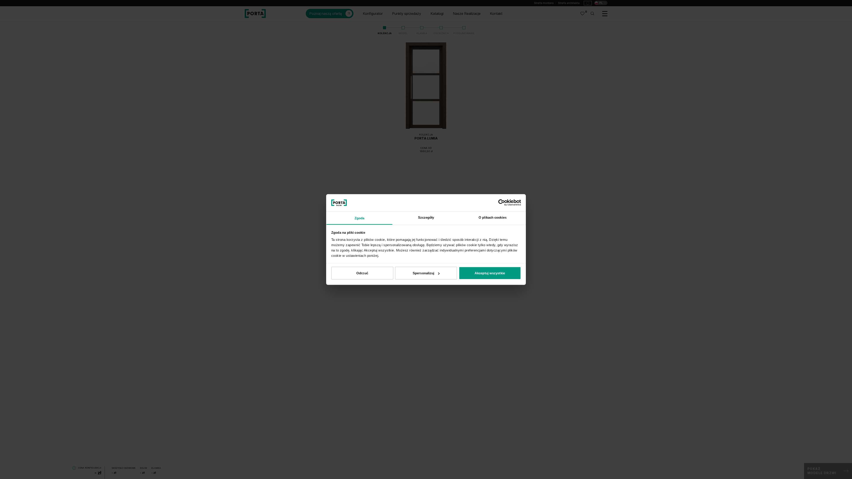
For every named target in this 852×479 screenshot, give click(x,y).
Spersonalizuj (423, 273)
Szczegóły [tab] (426, 217)
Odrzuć (362, 273)
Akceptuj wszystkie (490, 273)
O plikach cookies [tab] (493, 217)
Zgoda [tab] (360, 218)
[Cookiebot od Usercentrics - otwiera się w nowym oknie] (501, 202)
